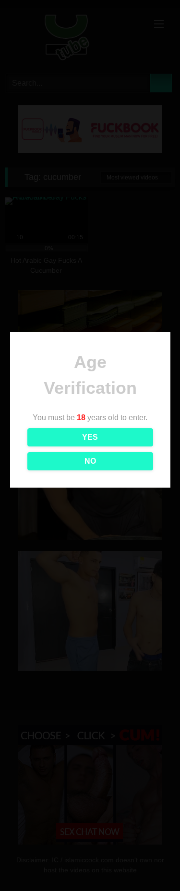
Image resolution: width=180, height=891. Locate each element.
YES (90, 437)
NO (90, 461)
